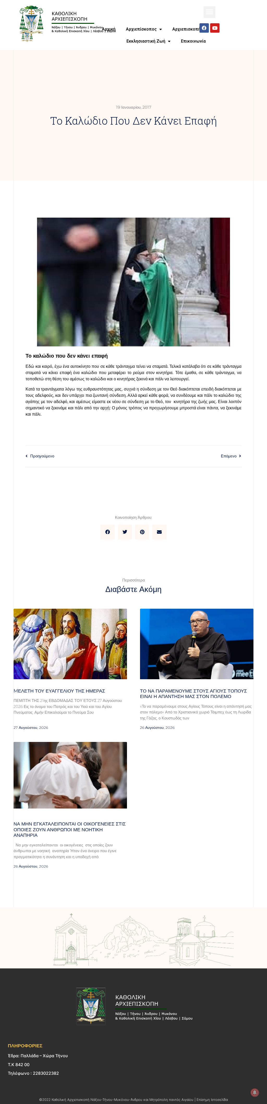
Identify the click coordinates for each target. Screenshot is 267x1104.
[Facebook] (204, 28)
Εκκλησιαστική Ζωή (145, 41)
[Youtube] (215, 28)
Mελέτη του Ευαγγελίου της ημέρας (59, 691)
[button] (209, 12)
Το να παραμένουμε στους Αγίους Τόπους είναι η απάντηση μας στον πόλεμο (193, 694)
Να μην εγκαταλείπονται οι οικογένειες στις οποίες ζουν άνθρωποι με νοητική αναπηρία (70, 829)
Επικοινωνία (193, 41)
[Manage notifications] (255, 1092)
